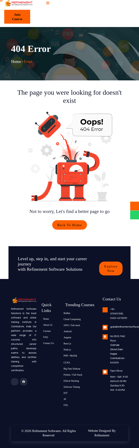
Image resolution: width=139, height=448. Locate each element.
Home (16, 61)
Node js (67, 349)
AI (65, 399)
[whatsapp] (134, 215)
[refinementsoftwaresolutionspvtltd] (14, 381)
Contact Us (48, 343)
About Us (47, 325)
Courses (47, 331)
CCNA (67, 362)
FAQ (45, 337)
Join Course (17, 17)
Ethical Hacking (71, 380)
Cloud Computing (72, 319)
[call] (134, 206)
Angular (67, 337)
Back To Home (69, 225)
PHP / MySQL (71, 355)
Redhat (67, 313)
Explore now (110, 268)
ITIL (66, 405)
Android (68, 331)
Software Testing (72, 387)
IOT (66, 393)
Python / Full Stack (73, 374)
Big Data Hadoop (72, 368)
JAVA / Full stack (72, 325)
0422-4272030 (118, 318)
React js (67, 343)
